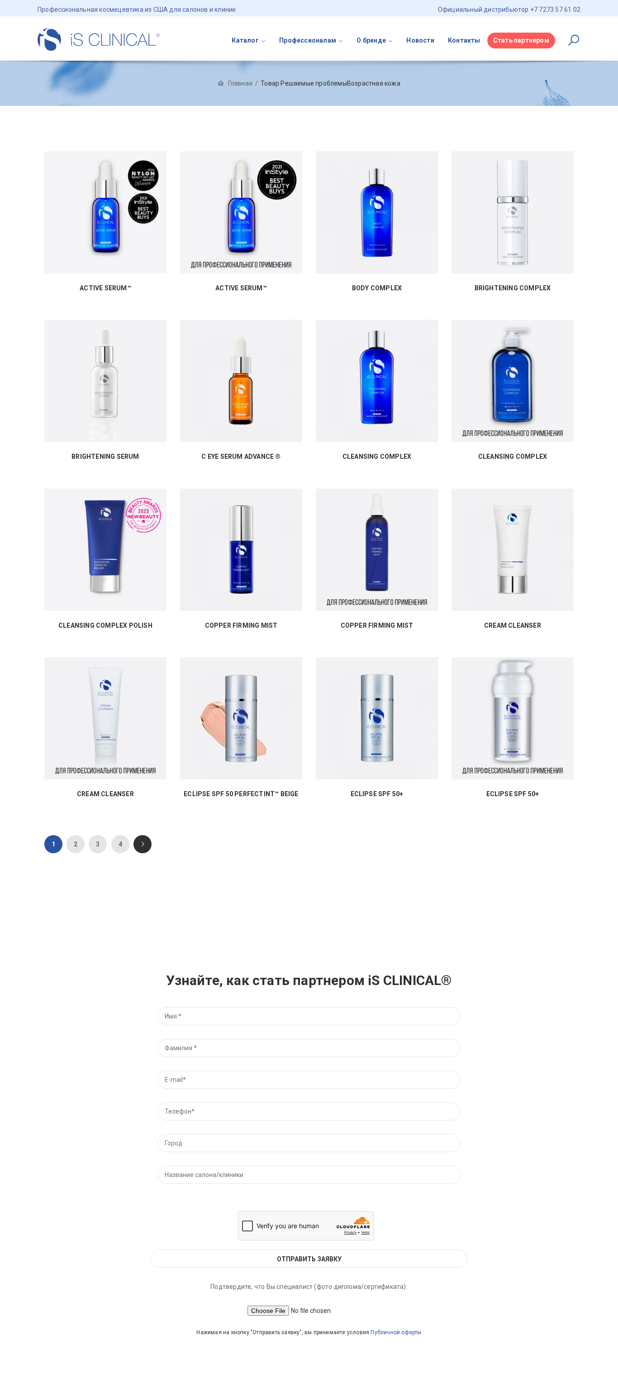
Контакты (464, 40)
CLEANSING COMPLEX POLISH (105, 625)
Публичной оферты (396, 1332)
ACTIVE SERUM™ (105, 288)
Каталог (245, 40)
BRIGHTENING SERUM (105, 456)
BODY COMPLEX (377, 288)
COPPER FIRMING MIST (241, 625)
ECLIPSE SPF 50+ (377, 794)
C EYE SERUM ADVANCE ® (240, 456)
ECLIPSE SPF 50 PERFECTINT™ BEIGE (241, 794)
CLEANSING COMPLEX (376, 456)
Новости (420, 40)
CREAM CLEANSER (512, 625)
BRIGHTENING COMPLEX (513, 288)
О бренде (371, 40)
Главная (240, 83)
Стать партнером (521, 40)
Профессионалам (307, 40)
